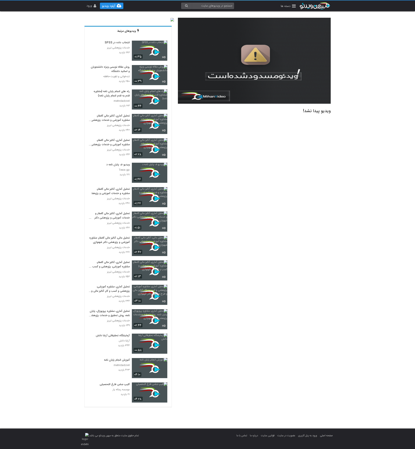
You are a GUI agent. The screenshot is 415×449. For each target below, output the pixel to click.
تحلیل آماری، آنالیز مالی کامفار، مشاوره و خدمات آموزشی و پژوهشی (109, 191)
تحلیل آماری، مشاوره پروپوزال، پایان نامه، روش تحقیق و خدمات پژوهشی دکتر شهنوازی (109, 313)
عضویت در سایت (286, 435)
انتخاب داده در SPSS (117, 43)
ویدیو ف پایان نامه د (118, 165)
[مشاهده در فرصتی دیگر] (162, 46)
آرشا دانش (124, 341)
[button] (288, 6)
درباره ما (254, 435)
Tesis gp (124, 170)
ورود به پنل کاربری (307, 435)
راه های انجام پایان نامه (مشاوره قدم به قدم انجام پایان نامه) (112, 93)
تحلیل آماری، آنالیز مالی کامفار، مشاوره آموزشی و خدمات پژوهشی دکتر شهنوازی (110, 118)
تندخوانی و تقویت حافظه (116, 76)
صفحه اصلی (326, 435)
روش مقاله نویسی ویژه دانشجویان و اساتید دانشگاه (110, 69)
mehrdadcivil (122, 101)
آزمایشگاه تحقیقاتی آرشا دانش (113, 336)
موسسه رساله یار (121, 390)
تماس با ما (241, 435)
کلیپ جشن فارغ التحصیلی (115, 384)
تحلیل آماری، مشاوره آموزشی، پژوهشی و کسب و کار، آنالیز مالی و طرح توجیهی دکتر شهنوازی (110, 289)
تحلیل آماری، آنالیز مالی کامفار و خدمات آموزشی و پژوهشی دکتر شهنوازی (112, 216)
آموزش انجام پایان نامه (117, 360)
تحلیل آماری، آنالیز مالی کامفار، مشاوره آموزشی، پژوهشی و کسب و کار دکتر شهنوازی (110, 264)
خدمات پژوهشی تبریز (118, 48)
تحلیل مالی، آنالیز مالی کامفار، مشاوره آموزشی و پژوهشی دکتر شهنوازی (109, 240)
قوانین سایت (268, 435)
